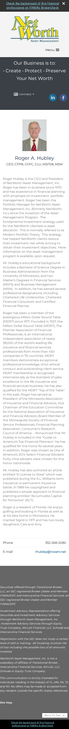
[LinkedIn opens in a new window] (53, 100)
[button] (52, 50)
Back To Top (53, 715)
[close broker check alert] (63, 3)
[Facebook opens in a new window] (63, 100)
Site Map (6, 702)
